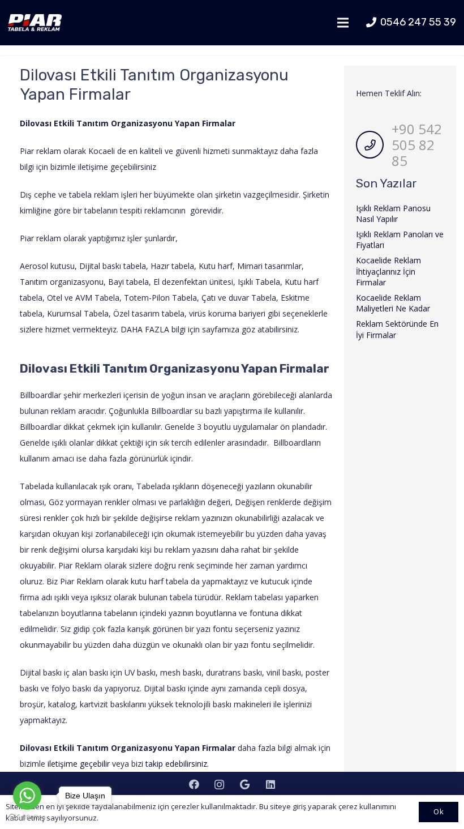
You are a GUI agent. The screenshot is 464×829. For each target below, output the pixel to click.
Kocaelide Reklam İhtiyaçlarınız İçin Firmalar (388, 271)
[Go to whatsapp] (27, 795)
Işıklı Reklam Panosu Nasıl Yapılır (393, 214)
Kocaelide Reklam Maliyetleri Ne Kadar (393, 303)
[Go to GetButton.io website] (27, 817)
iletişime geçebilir (79, 763)
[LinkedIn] (270, 784)
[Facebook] (194, 784)
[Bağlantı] (35, 22)
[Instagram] (219, 784)
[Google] (244, 784)
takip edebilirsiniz (175, 763)
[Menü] (343, 22)
